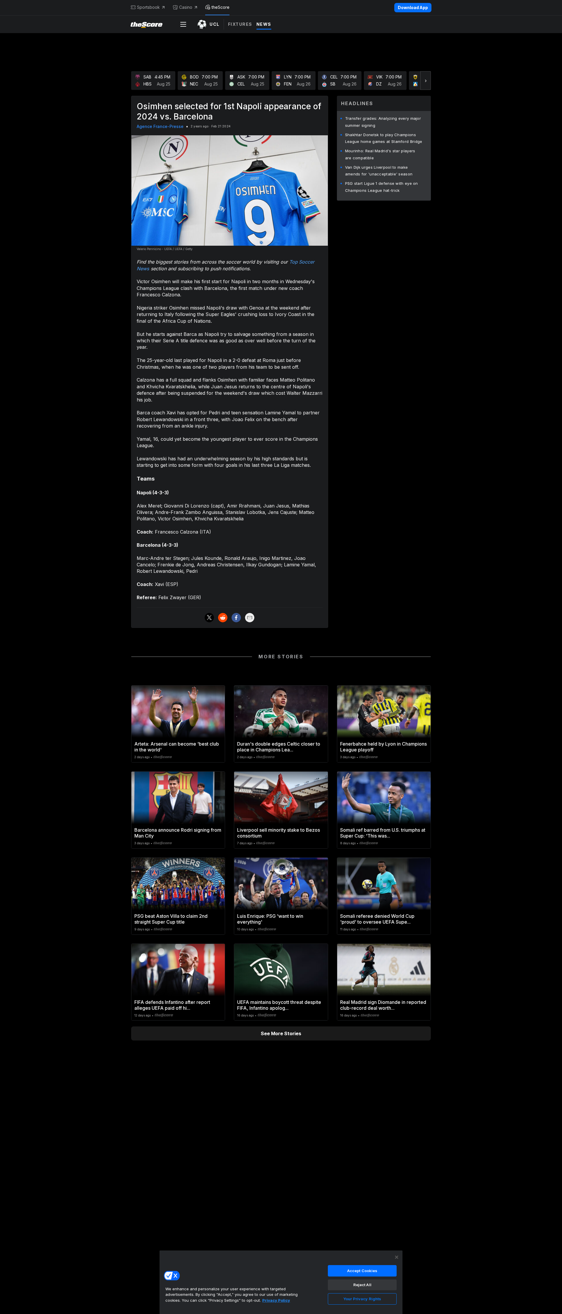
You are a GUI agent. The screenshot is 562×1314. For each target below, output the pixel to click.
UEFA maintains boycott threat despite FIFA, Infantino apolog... (279, 1005)
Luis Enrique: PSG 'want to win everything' (270, 919)
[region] (281, 1282)
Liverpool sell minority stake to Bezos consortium (278, 833)
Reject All (362, 1284)
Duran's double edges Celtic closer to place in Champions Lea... (278, 747)
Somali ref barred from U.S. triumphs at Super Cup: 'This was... (382, 833)
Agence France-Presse (160, 126)
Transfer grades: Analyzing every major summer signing (383, 122)
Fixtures (240, 24)
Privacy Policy (276, 1300)
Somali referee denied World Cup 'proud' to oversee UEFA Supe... (377, 919)
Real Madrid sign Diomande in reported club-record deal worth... (383, 1005)
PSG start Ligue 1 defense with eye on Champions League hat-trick (381, 187)
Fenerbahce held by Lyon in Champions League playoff (383, 747)
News (263, 24)
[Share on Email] (249, 617)
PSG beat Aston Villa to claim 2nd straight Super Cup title (171, 919)
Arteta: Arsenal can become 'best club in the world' (176, 747)
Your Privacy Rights (362, 1298)
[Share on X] (209, 617)
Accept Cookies (362, 1270)
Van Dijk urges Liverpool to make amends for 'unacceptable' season (379, 171)
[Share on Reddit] (222, 617)
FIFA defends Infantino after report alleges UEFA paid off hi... (172, 1005)
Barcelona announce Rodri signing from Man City (177, 833)
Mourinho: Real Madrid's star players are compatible (380, 154)
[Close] (396, 1257)
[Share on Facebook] (236, 617)
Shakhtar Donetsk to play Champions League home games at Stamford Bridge (383, 138)
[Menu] (183, 24)
